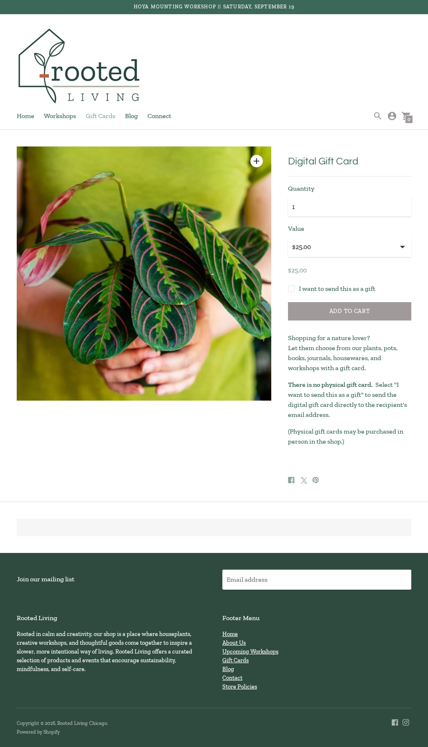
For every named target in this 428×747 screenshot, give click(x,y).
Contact (232, 677)
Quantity (301, 188)
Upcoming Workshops (250, 651)
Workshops (60, 116)
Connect (159, 116)
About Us (234, 642)
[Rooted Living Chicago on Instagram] (406, 722)
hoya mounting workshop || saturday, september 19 (214, 7)
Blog (131, 116)
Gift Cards (100, 116)
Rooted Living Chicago (82, 723)
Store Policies (239, 686)
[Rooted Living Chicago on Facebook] (395, 722)
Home (25, 116)
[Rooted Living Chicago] (79, 66)
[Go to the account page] (392, 116)
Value (296, 228)
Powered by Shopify (38, 732)
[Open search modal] (378, 116)
